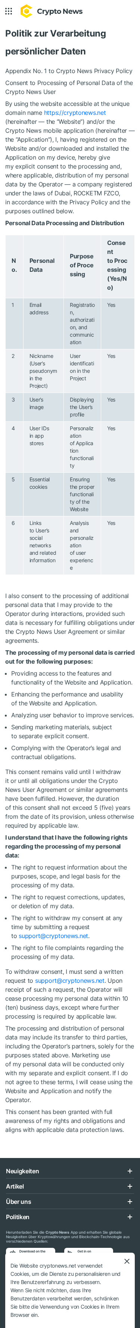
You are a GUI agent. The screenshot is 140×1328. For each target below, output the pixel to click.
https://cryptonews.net (74, 112)
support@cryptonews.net (53, 936)
